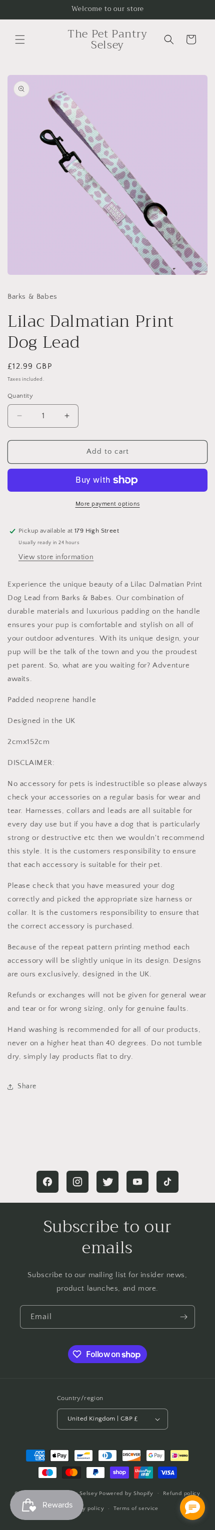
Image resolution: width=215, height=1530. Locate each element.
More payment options (108, 504)
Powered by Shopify (126, 1493)
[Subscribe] (183, 1317)
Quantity (20, 395)
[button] (20, 39)
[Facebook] (47, 1182)
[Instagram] (77, 1182)
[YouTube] (137, 1182)
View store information (56, 557)
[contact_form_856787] (192, 1507)
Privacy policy (85, 1509)
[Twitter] (107, 1182)
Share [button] (27, 1086)
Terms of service (136, 1509)
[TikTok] (167, 1182)
